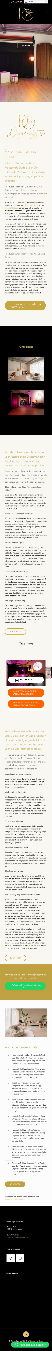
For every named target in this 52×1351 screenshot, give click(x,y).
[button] (30, 1345)
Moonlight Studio (11, 208)
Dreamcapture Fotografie (14, 1199)
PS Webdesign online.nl (34, 1341)
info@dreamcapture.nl (20, 1237)
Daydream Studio (31, 205)
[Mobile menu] (48, 11)
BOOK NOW (26, 46)
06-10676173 (16, 2)
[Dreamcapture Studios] (26, 14)
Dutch (30, 2)
